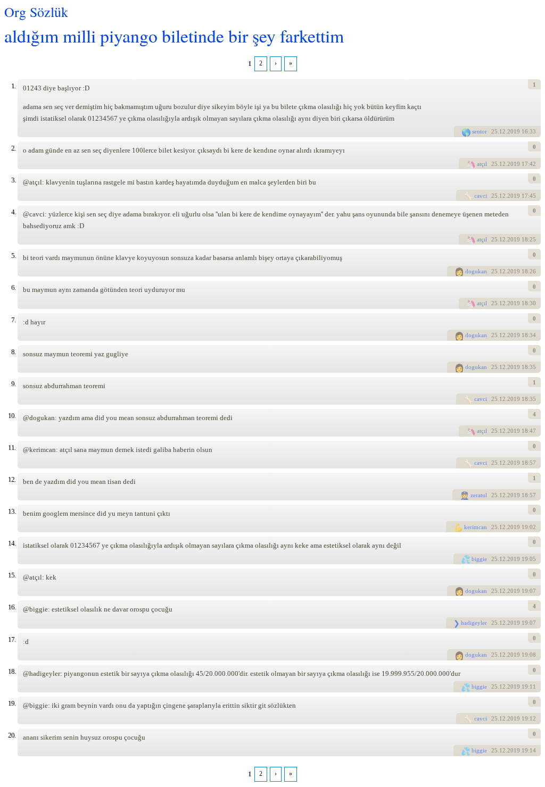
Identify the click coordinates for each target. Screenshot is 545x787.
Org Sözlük (36, 12)
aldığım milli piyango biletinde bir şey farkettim (174, 35)
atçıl (482, 164)
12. (11, 479)
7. (13, 320)
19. (11, 703)
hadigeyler (474, 622)
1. (13, 86)
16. (11, 607)
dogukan (476, 271)
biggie (479, 559)
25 (494, 131)
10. (11, 416)
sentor (479, 131)
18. (11, 671)
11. (11, 447)
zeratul (478, 495)
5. (13, 255)
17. (11, 639)
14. (11, 543)
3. (13, 180)
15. (11, 575)
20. (11, 735)
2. (13, 148)
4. (13, 212)
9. (13, 384)
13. (11, 511)
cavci (480, 195)
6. (13, 287)
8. (13, 352)
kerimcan (475, 527)
